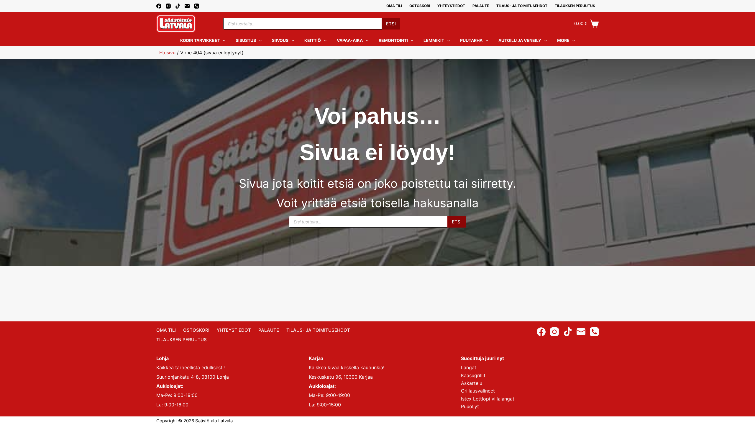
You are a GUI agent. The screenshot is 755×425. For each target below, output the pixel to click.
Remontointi (393, 40)
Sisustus (246, 40)
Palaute (480, 6)
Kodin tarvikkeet (200, 40)
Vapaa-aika (350, 40)
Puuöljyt (470, 406)
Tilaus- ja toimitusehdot (521, 6)
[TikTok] (177, 6)
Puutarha (471, 40)
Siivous (280, 40)
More (563, 40)
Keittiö (312, 40)
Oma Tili (394, 6)
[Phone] (196, 6)
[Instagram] (168, 6)
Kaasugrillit (473, 375)
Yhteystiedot (451, 6)
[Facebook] (158, 6)
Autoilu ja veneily (519, 40)
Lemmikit (434, 40)
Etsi (391, 24)
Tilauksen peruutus (575, 6)
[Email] (187, 6)
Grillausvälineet (478, 391)
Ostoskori (419, 6)
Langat (468, 367)
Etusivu (167, 52)
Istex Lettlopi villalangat (487, 399)
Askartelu (471, 383)
